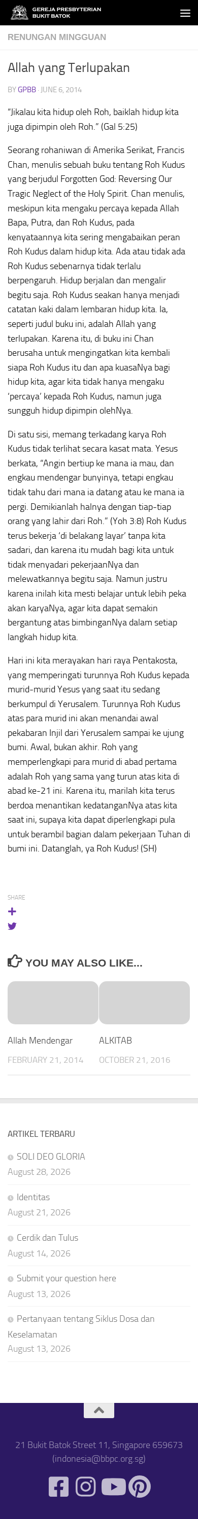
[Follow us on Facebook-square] (58, 1486)
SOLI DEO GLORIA (51, 1156)
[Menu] (185, 12)
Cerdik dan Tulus (47, 1237)
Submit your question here (66, 1278)
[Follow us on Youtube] (112, 1486)
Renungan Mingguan (57, 37)
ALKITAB (115, 1040)
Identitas (33, 1197)
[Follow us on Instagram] (85, 1486)
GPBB (27, 89)
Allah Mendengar (40, 1040)
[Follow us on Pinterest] (139, 1486)
